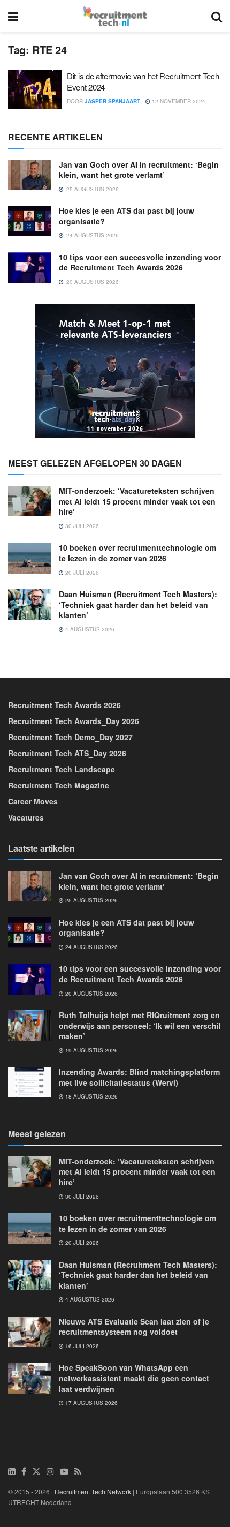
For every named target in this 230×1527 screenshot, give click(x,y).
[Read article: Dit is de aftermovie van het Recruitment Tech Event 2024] (35, 89)
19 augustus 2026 (91, 1050)
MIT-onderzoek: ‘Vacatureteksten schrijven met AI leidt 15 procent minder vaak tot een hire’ (137, 501)
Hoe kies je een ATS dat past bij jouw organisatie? (126, 216)
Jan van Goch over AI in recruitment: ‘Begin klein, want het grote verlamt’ (139, 169)
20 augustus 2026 (91, 993)
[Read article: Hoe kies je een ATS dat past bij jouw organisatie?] (29, 221)
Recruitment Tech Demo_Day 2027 (70, 737)
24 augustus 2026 (91, 947)
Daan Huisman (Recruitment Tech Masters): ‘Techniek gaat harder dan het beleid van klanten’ (138, 604)
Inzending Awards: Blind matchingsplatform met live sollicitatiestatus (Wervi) (139, 1077)
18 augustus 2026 (91, 1096)
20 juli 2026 (81, 572)
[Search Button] (216, 16)
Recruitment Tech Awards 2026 (64, 704)
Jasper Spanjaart (112, 101)
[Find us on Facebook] (23, 1471)
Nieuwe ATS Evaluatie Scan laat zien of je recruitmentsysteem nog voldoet (134, 1326)
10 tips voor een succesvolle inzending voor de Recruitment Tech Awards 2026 (140, 262)
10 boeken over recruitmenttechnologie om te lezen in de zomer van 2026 (137, 552)
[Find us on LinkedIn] (12, 1471)
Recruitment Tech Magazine (58, 785)
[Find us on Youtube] (64, 1471)
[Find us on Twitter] (36, 1471)
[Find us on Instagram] (50, 1471)
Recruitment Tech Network (93, 1491)
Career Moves (33, 801)
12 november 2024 (177, 101)
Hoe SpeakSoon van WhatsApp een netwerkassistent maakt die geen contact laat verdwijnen (134, 1378)
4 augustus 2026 (89, 629)
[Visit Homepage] (114, 16)
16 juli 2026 (81, 1346)
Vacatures (26, 817)
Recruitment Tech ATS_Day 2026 (67, 753)
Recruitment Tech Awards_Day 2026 (73, 721)
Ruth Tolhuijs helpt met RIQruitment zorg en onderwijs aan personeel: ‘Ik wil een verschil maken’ (140, 1025)
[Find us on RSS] (77, 1471)
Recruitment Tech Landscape (61, 769)
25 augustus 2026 (91, 900)
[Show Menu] (13, 16)
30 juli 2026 (81, 526)
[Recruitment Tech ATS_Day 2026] (115, 369)
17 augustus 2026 (91, 1402)
